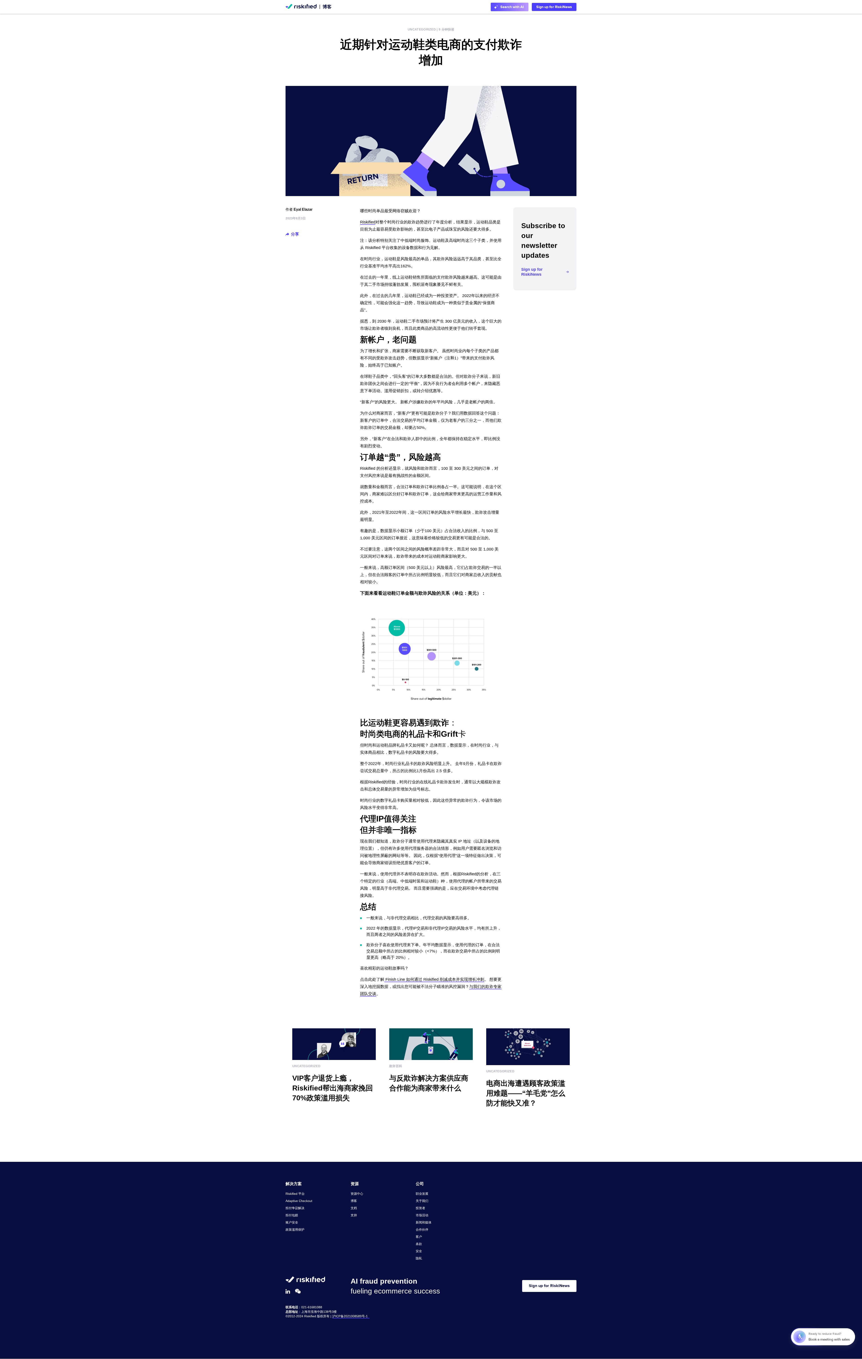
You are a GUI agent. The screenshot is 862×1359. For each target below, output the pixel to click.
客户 (419, 1237)
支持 (354, 1215)
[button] (287, 234)
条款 (419, 1244)
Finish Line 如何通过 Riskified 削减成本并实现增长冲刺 (434, 979)
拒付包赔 (292, 1215)
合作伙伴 (422, 1229)
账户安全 (292, 1222)
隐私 (419, 1258)
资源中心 (357, 1193)
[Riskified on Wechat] (298, 1291)
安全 (419, 1251)
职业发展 (422, 1193)
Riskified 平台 (295, 1193)
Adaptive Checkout (299, 1201)
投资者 (420, 1208)
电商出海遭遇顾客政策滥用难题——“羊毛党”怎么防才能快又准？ (525, 1093)
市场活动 (422, 1215)
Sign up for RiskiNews (554, 7)
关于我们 (422, 1201)
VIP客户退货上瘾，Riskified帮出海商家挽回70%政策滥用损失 (332, 1088)
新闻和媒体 (423, 1222)
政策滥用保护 (295, 1229)
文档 (354, 1208)
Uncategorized (422, 29)
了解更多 (300, 1115)
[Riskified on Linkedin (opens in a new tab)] (288, 1291)
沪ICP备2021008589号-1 (350, 1316)
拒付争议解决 (295, 1208)
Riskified (367, 222)
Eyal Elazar (303, 209)
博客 (327, 6)
